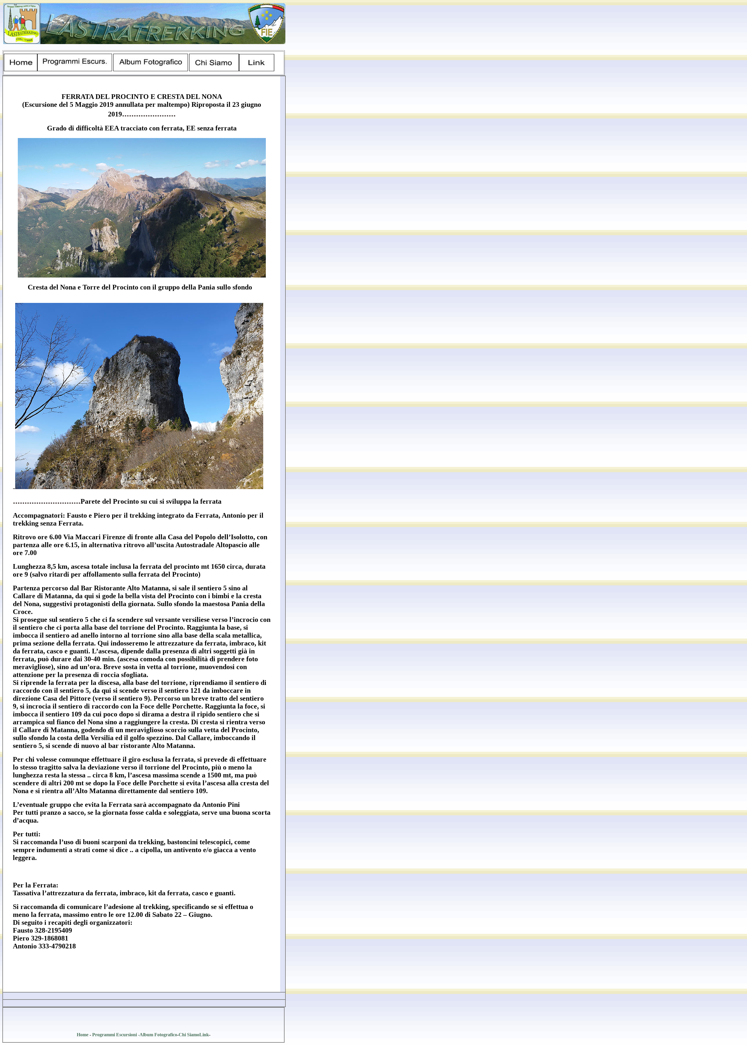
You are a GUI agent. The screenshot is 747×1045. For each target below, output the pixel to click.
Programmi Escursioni (114, 1034)
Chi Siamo (189, 1034)
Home (82, 1034)
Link (204, 1034)
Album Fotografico (158, 1034)
